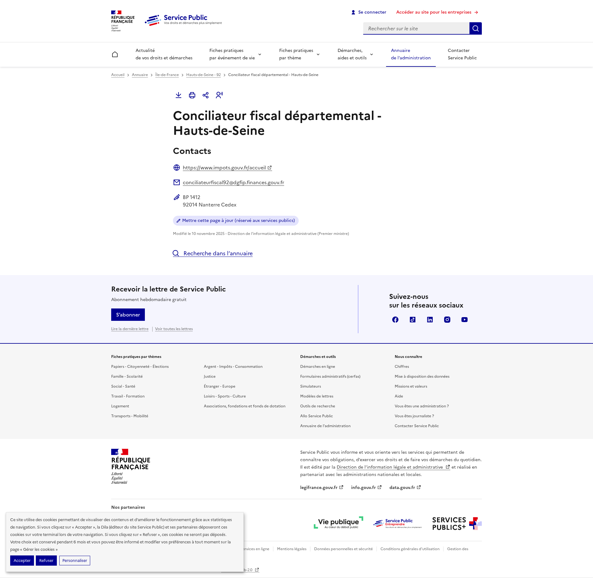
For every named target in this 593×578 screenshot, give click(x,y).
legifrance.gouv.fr (319, 487)
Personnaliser (74, 560)
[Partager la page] (205, 95)
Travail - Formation (128, 396)
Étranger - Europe (219, 386)
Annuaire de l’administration (411, 54)
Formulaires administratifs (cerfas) (330, 376)
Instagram (447, 319)
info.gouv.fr (363, 487)
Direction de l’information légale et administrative (390, 467)
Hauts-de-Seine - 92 (203, 75)
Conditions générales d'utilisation (410, 549)
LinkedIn (430, 319)
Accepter (22, 560)
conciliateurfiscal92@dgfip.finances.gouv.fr (233, 182)
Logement (120, 406)
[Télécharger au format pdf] (178, 95)
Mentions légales (291, 549)
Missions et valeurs (411, 386)
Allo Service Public (316, 416)
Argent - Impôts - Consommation (233, 366)
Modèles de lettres (316, 396)
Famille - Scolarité (127, 376)
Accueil (117, 75)
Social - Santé (123, 386)
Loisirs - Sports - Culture (225, 396)
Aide (399, 396)
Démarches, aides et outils (352, 54)
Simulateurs (310, 386)
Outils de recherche (317, 406)
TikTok (412, 319)
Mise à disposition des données (422, 376)
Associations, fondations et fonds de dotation (244, 406)
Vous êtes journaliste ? (414, 416)
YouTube (464, 319)
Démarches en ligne (317, 366)
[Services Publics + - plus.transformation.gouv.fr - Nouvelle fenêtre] (457, 523)
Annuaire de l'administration (325, 426)
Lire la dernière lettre (130, 329)
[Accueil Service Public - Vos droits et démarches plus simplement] (185, 26)
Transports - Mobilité (129, 416)
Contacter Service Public (462, 54)
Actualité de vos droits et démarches (164, 54)
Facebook (395, 319)
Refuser (46, 560)
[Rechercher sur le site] (475, 28)
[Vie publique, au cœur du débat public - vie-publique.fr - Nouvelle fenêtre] (338, 523)
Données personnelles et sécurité (343, 549)
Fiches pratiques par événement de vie (232, 54)
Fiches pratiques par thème (296, 54)
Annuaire (140, 75)
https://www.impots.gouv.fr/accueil (224, 167)
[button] (219, 95)
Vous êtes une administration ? (422, 406)
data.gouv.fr (402, 487)
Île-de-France (167, 75)
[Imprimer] (192, 95)
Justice (210, 376)
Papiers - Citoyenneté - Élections (140, 366)
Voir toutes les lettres (174, 329)
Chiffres (402, 366)
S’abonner (128, 314)
